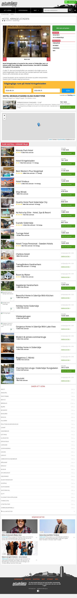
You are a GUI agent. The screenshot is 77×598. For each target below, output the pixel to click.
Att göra (7, 10)
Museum (3, 469)
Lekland (3, 452)
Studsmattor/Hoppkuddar (9, 497)
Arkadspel (4, 393)
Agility (3, 389)
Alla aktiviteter (7, 511)
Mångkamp (4, 462)
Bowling (3, 417)
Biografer (4, 410)
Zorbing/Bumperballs (7, 508)
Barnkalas (4, 403)
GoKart (3, 427)
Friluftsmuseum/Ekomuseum (9, 424)
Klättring (4, 434)
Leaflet (50, 139)
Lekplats (3, 455)
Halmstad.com (5, 14)
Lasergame (4, 445)
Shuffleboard (5, 487)
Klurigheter (4, 438)
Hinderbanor (5, 431)
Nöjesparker (4, 476)
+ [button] (4, 115)
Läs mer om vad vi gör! (52, 584)
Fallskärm (4, 420)
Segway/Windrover (7, 480)
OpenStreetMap (61, 139)
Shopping (4, 483)
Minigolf (3, 466)
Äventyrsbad (5, 396)
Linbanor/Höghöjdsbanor (9, 459)
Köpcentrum (5, 441)
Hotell (12, 14)
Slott (2, 494)
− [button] (4, 118)
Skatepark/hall (5, 490)
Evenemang (23, 10)
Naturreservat (5, 473)
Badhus (3, 400)
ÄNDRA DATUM (65, 256)
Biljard (3, 407)
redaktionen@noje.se (42, 588)
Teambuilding (5, 501)
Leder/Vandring (6, 448)
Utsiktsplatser (5, 504)
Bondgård (4, 413)
